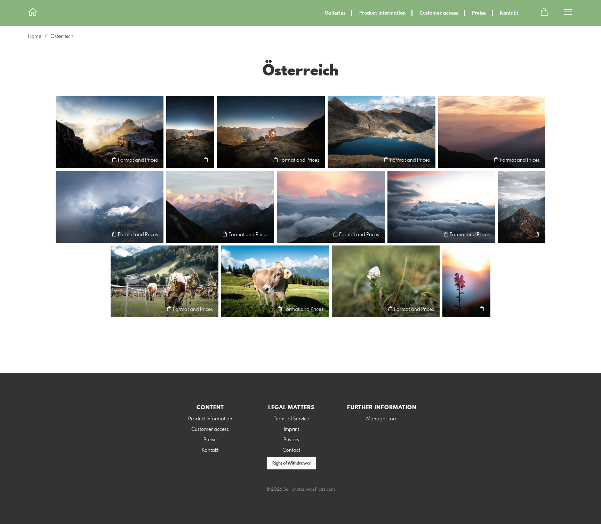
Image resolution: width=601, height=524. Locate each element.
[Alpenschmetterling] (386, 281)
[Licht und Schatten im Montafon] (220, 207)
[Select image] (64, 160)
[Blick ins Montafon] (109, 207)
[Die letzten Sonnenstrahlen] (466, 281)
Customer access (438, 13)
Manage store (382, 419)
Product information (382, 13)
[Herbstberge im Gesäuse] (521, 207)
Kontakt (509, 13)
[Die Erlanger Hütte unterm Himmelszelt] (190, 132)
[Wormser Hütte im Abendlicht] (109, 132)
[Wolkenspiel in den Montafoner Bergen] (331, 207)
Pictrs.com (325, 489)
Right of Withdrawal (291, 463)
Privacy (291, 439)
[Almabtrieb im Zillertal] (164, 281)
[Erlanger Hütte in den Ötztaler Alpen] (381, 132)
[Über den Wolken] (441, 207)
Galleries (334, 13)
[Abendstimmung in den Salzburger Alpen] (491, 132)
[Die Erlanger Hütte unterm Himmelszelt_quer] (271, 132)
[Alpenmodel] (275, 281)
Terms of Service (291, 419)
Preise (479, 13)
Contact (291, 450)
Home (34, 36)
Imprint (291, 429)
